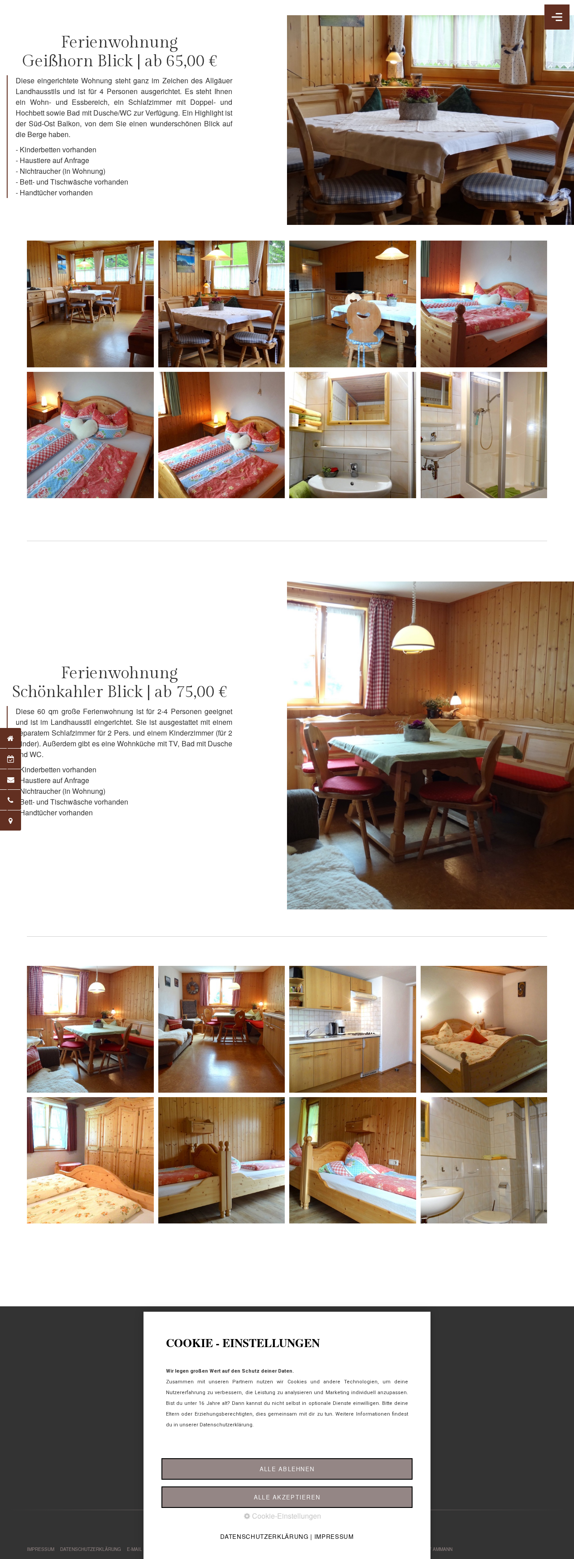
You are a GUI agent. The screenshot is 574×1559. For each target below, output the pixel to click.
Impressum (334, 1536)
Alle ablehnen (287, 1468)
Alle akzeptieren (287, 1497)
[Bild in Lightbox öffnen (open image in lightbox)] (90, 304)
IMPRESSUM (40, 1549)
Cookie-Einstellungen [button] (285, 1516)
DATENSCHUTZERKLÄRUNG (90, 1549)
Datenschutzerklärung (264, 1536)
